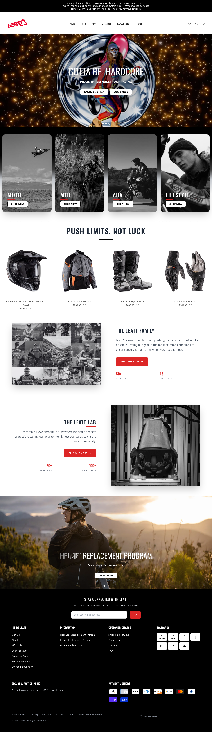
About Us (16, 634)
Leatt (22, 715)
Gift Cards (17, 639)
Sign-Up (16, 629)
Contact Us (114, 634)
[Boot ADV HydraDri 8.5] (132, 265)
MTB (84, 18)
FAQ (110, 645)
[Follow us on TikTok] (173, 640)
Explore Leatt (124, 18)
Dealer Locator (19, 645)
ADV (94, 18)
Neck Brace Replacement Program (77, 629)
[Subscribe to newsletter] (135, 609)
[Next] (153, 3)
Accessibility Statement (91, 709)
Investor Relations (21, 656)
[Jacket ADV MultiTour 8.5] (79, 265)
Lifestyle (106, 18)
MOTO (73, 18)
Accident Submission (71, 639)
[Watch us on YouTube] (162, 640)
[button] (102, 118)
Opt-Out (72, 709)
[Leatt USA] (17, 18)
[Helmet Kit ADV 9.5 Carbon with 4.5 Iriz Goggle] (26, 265)
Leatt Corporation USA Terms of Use (46, 709)
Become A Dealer (20, 650)
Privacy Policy (18, 709)
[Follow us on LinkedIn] (184, 640)
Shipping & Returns (118, 629)
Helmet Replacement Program (75, 634)
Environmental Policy (22, 661)
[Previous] (59, 3)
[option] (106, 75)
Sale (140, 18)
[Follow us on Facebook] (195, 631)
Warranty (113, 639)
